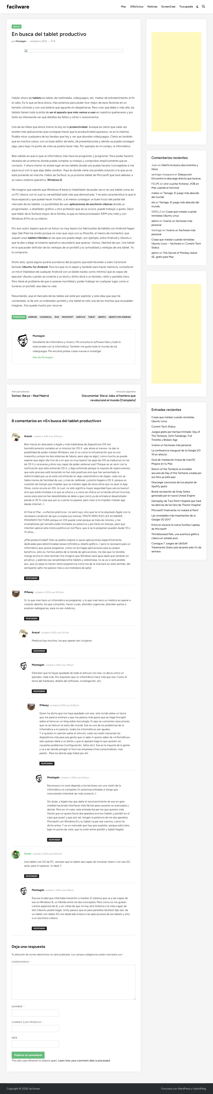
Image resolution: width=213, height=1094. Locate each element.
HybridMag (199, 1088)
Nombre (18, 1006)
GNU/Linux (136, 6)
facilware (18, 6)
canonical (46, 317)
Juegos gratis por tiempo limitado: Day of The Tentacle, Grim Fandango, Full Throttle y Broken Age (175, 435)
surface (80, 317)
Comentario (21, 961)
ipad (57, 317)
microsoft (67, 317)
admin (155, 221)
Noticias (152, 6)
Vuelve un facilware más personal (171, 445)
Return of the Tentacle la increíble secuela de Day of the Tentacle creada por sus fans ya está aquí (176, 473)
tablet (91, 317)
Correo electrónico (27, 1022)
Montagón (21, 41)
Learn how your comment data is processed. (84, 1060)
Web (14, 1037)
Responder (31, 578)
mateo (155, 193)
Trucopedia (186, 6)
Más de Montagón (43, 357)
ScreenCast (168, 6)
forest (27, 853)
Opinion (16, 26)
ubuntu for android (119, 317)
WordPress (184, 1088)
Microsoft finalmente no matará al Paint (174, 510)
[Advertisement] (176, 82)
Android (32, 317)
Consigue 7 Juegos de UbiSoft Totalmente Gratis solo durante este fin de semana (176, 547)
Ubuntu (102, 317)
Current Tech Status (163, 426)
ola (153, 202)
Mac (123, 6)
